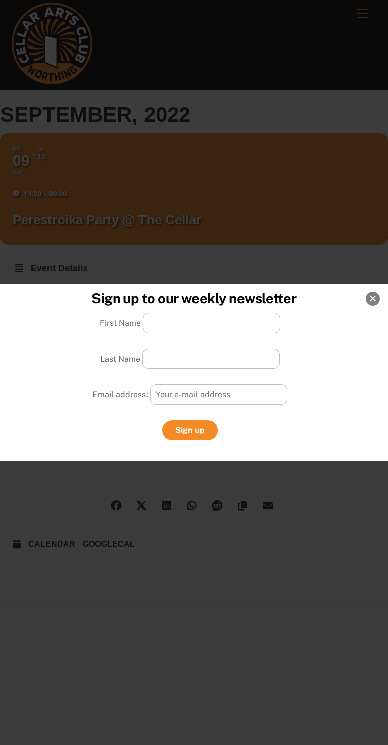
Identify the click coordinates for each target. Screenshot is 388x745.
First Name (120, 323)
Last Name (120, 358)
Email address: (121, 394)
